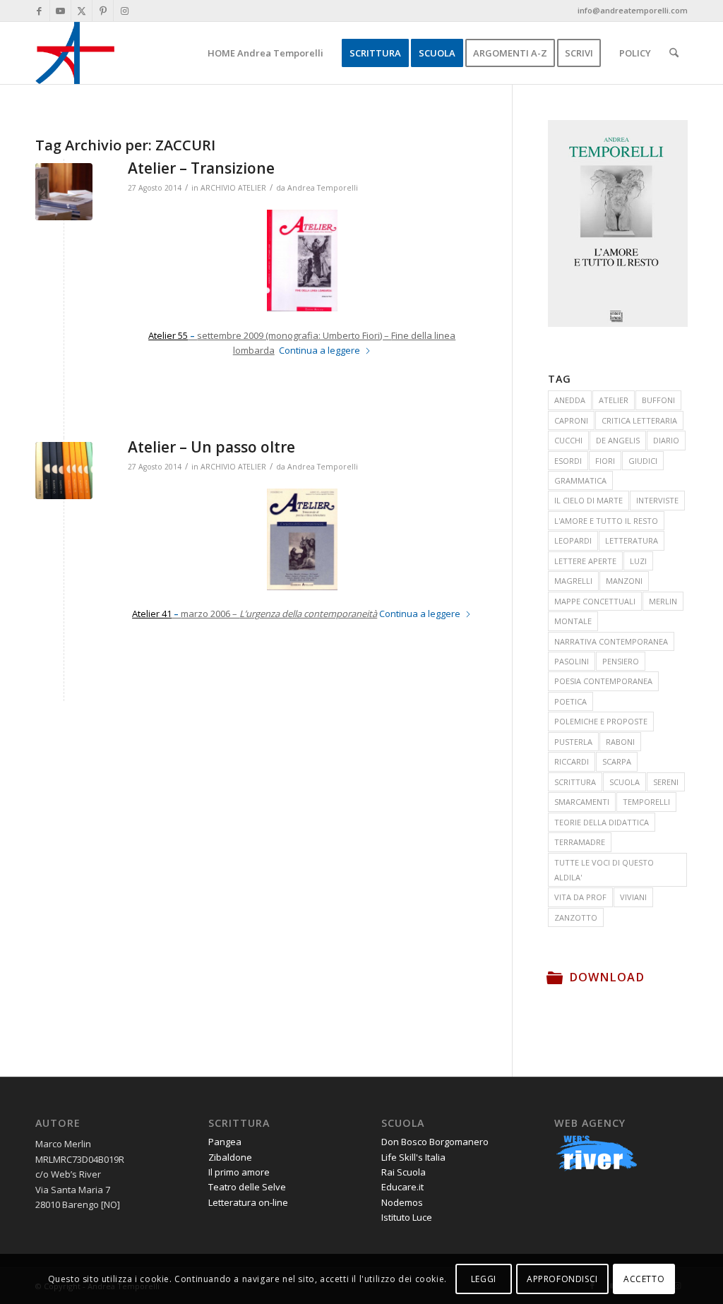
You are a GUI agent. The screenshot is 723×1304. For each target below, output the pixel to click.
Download (607, 977)
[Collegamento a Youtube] (60, 10)
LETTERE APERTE (585, 561)
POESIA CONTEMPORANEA (603, 681)
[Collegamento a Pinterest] (102, 10)
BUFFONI (658, 400)
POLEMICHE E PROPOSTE (600, 721)
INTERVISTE (657, 500)
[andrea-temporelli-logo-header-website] (75, 53)
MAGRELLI (573, 580)
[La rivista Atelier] (63, 191)
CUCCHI (568, 440)
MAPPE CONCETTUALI (594, 601)
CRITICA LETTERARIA (639, 420)
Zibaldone (230, 1157)
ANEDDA (569, 400)
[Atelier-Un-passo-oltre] (63, 470)
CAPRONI (571, 420)
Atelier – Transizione (201, 168)
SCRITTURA (575, 782)
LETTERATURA (631, 540)
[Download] (555, 977)
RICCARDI (571, 761)
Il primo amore (239, 1172)
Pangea (224, 1141)
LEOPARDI (573, 540)
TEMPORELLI (646, 801)
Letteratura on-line (248, 1202)
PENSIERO (620, 661)
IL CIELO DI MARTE (588, 500)
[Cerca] (674, 53)
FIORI (605, 460)
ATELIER (613, 400)
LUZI (638, 561)
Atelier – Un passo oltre (211, 447)
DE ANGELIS (618, 440)
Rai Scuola (403, 1172)
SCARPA (616, 761)
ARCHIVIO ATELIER (233, 188)
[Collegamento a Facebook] (39, 10)
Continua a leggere (319, 350)
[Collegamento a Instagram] (124, 10)
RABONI (620, 741)
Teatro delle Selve (247, 1186)
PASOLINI (571, 661)
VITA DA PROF (580, 897)
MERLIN (663, 601)
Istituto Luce (406, 1217)
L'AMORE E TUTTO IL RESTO (606, 520)
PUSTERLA (573, 741)
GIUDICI (642, 460)
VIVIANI (633, 897)
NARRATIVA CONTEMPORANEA (611, 641)
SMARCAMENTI (581, 801)
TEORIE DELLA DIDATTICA (601, 822)
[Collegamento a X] (81, 10)
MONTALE (573, 621)
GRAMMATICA (580, 480)
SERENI (666, 782)
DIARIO (666, 440)
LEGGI (483, 1279)
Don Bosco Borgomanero (435, 1141)
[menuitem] (265, 53)
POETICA (570, 701)
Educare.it (402, 1186)
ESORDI (568, 460)
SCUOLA (624, 782)
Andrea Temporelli (322, 188)
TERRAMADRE (579, 842)
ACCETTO (643, 1279)
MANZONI (624, 580)
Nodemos (402, 1202)
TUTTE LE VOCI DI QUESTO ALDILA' (604, 870)
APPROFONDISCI (562, 1279)
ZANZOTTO (575, 917)
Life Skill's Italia (413, 1157)
